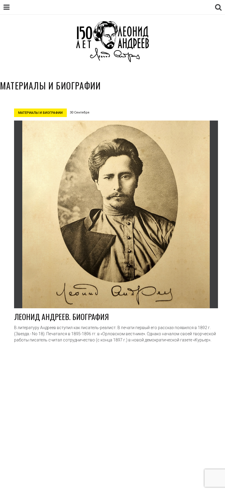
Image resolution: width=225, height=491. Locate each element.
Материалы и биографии (40, 113)
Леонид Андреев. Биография (61, 316)
